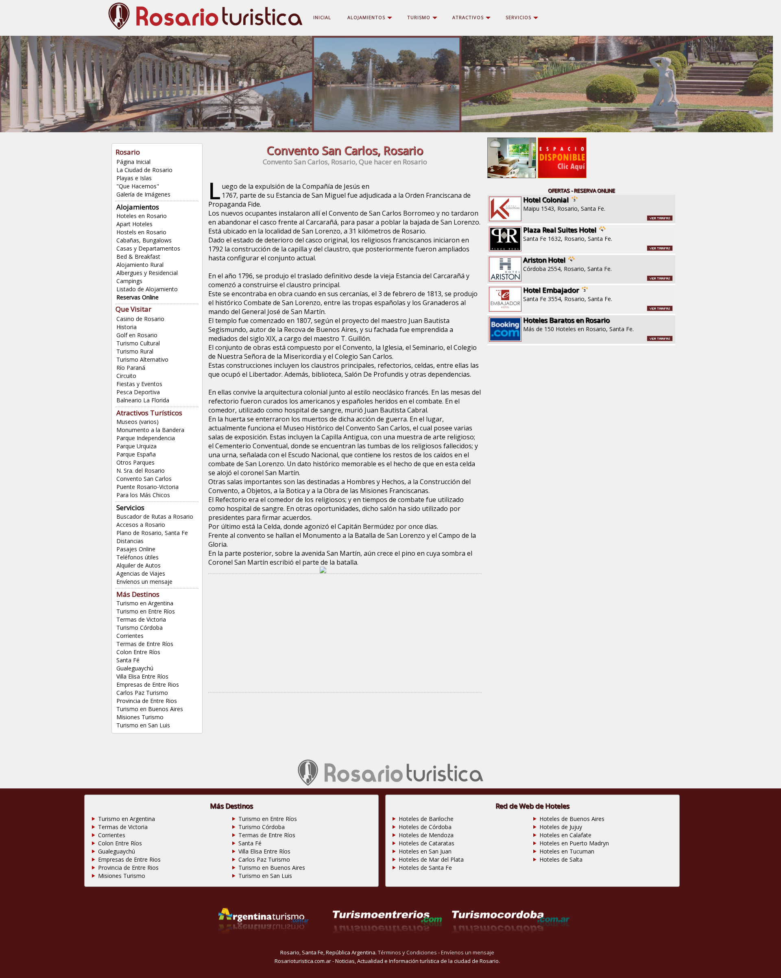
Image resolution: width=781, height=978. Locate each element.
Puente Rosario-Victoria (147, 487)
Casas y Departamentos (148, 248)
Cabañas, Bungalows (144, 240)
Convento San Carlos (144, 478)
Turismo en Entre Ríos (145, 611)
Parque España (136, 454)
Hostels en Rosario (141, 232)
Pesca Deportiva (138, 392)
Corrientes (130, 636)
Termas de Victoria (141, 619)
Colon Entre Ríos (138, 652)
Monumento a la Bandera (150, 430)
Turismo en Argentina (144, 603)
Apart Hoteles (134, 224)
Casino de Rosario (140, 319)
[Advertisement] (345, 633)
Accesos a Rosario (140, 524)
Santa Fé (128, 660)
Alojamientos (137, 207)
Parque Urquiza (136, 446)
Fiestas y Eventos (139, 384)
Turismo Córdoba (139, 627)
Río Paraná (130, 367)
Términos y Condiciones (407, 952)
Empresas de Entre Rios (147, 684)
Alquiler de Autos (138, 565)
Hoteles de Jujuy (560, 827)
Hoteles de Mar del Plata (431, 859)
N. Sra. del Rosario (140, 470)
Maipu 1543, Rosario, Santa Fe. (564, 203)
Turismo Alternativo (142, 359)
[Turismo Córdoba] (511, 943)
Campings (129, 281)
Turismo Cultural (138, 343)
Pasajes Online (135, 549)
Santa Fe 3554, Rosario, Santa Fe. (567, 294)
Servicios (518, 17)
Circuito (126, 376)
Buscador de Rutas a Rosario (154, 516)
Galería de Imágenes (143, 194)
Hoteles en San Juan (425, 851)
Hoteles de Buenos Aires (571, 819)
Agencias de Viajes (140, 573)
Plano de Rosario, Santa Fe (152, 533)
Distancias (130, 541)
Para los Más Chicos (143, 495)
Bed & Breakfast (138, 256)
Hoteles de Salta (560, 859)
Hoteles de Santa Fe (425, 867)
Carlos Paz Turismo (142, 692)
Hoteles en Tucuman (566, 851)
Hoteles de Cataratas (426, 843)
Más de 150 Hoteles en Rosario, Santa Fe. (578, 324)
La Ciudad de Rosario (144, 170)
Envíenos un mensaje (144, 581)
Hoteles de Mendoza (426, 835)
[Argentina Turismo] (264, 943)
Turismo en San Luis (143, 725)
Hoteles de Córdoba (425, 827)
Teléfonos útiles (137, 557)
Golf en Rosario (136, 335)
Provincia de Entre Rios (146, 701)
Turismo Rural (134, 351)
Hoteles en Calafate (565, 835)
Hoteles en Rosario (141, 216)
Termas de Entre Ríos (144, 644)
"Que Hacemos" (137, 186)
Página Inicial (133, 162)
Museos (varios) (137, 422)
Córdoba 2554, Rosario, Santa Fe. (567, 264)
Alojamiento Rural (140, 265)
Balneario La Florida (142, 400)
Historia (126, 327)
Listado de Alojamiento (147, 289)
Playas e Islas (134, 178)
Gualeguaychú (134, 668)
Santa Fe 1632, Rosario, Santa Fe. (567, 233)
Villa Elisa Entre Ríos (142, 676)
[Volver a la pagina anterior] (323, 570)
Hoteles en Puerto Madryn (574, 843)
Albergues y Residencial (147, 273)
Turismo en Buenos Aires (149, 709)
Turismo (418, 17)
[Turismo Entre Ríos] (387, 943)
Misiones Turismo (140, 717)
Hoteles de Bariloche (426, 819)
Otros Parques (135, 462)
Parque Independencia (145, 438)
